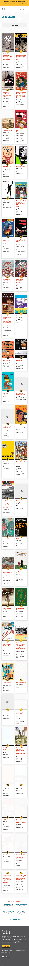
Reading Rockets (7, 922)
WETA (17, 957)
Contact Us (6, 962)
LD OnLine (20, 929)
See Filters (15, 25)
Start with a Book (21, 922)
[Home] (9, 9)
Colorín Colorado (8, 929)
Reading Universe (12, 937)
